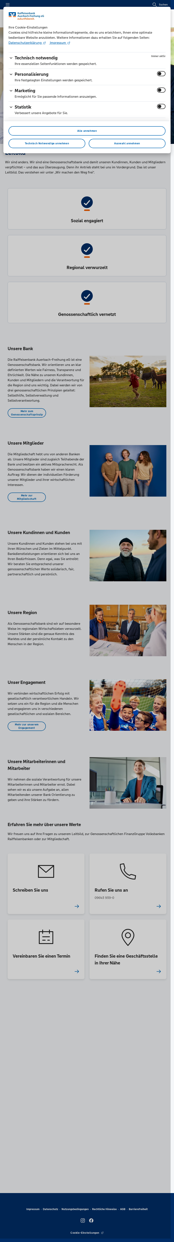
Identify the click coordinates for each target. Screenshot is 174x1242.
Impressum (58, 43)
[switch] (161, 73)
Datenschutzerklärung (25, 43)
